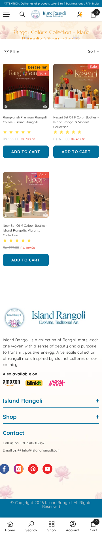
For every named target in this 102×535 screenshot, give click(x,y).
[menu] (6, 14)
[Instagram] (19, 469)
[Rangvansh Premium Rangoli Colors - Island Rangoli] (26, 86)
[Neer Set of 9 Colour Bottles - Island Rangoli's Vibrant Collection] (26, 195)
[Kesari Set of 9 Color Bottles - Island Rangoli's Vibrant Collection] (76, 86)
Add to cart (25, 151)
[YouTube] (47, 469)
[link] (31, 526)
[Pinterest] (33, 469)
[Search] (22, 14)
